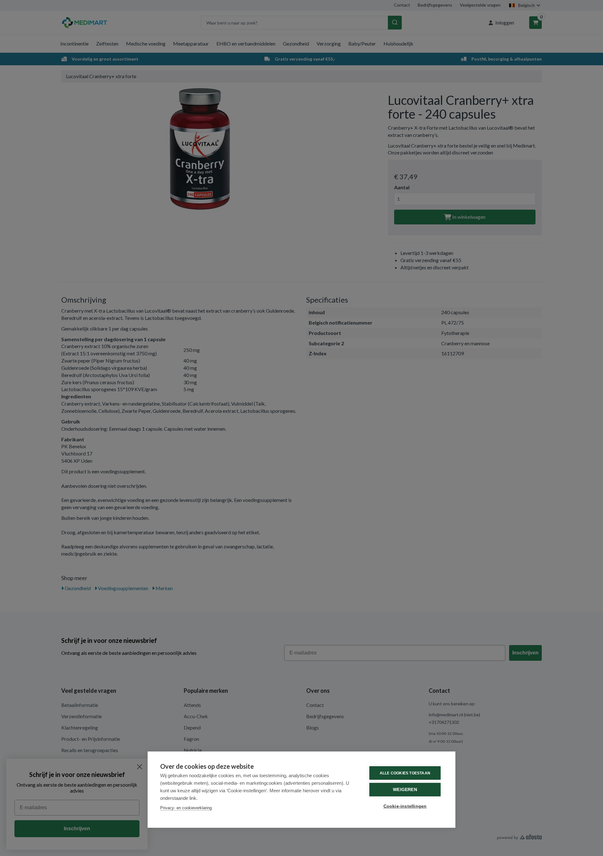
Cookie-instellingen (405, 806)
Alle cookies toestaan (405, 773)
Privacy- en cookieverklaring (186, 807)
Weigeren (405, 789)
